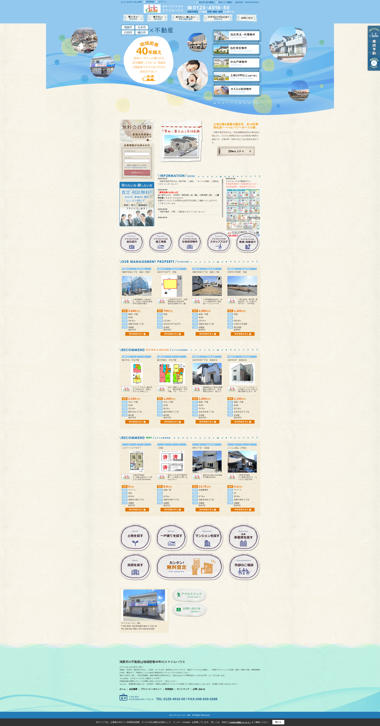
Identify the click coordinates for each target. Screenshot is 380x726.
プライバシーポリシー (151, 689)
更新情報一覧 (255, 218)
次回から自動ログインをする (136, 165)
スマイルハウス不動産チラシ (238, 181)
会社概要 (133, 689)
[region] (190, 198)
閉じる (278, 722)
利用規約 (169, 689)
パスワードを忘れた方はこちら (135, 167)
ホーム (122, 689)
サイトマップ (183, 689)
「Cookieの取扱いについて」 (239, 722)
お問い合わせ (199, 689)
